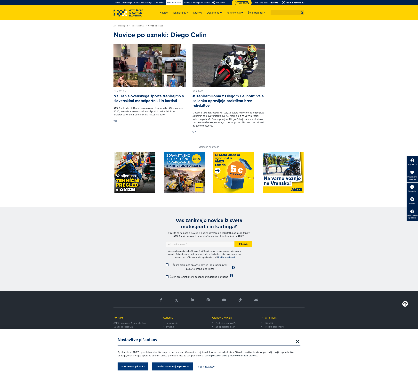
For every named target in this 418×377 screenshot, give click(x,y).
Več (115, 121)
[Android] (256, 300)
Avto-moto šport (120, 26)
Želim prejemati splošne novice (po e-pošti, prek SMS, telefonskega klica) (200, 267)
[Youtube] (224, 300)
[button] (302, 12)
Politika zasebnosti (274, 326)
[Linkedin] (192, 300)
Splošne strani (138, 26)
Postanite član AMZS (226, 323)
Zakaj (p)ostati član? (225, 326)
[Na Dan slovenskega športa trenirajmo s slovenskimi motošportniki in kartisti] (149, 65)
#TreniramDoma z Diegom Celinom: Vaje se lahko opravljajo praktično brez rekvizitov (228, 100)
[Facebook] (161, 300)
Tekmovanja (172, 323)
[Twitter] (176, 300)
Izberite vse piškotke (133, 366)
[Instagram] (208, 300)
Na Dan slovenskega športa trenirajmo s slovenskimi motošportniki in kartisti (148, 98)
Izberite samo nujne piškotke (172, 366)
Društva (170, 326)
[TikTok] (240, 300)
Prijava (243, 244)
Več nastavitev (206, 366)
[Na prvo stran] (128, 13)
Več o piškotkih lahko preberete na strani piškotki (231, 355)
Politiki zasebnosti (226, 257)
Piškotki (269, 323)
